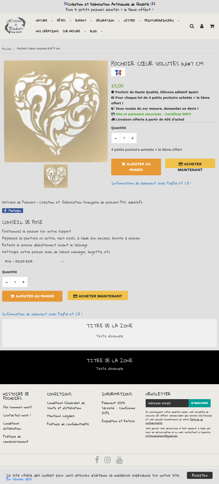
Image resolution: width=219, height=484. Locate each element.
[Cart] (212, 26)
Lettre (129, 20)
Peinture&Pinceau (159, 20)
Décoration (105, 20)
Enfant (80, 20)
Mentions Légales (61, 416)
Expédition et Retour (118, 421)
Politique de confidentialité (68, 424)
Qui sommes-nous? (17, 407)
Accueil (7, 48)
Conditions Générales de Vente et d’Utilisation (66, 405)
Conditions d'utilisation (12, 426)
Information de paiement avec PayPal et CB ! (151, 183)
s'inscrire (199, 403)
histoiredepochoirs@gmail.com (162, 436)
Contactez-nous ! (17, 415)
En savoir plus (19, 479)
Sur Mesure (71, 31)
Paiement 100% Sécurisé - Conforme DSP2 (118, 408)
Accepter (200, 475)
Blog (93, 31)
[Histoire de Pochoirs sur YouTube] (119, 461)
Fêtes (61, 20)
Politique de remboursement (15, 439)
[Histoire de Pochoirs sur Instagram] (108, 461)
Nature (41, 20)
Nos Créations (47, 31)
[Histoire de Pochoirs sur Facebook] (98, 461)
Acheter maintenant (190, 165)
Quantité (118, 128)
